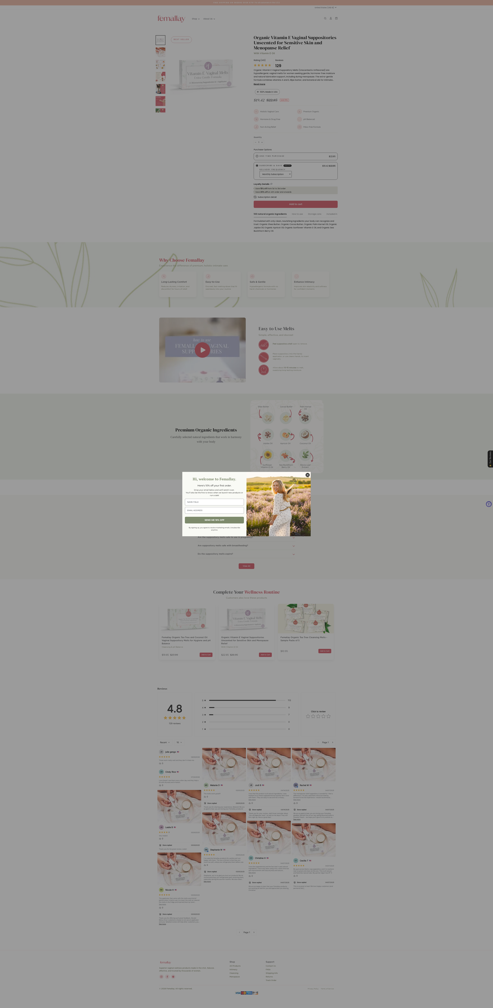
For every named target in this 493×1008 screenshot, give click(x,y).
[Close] (308, 475)
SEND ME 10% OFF (214, 520)
